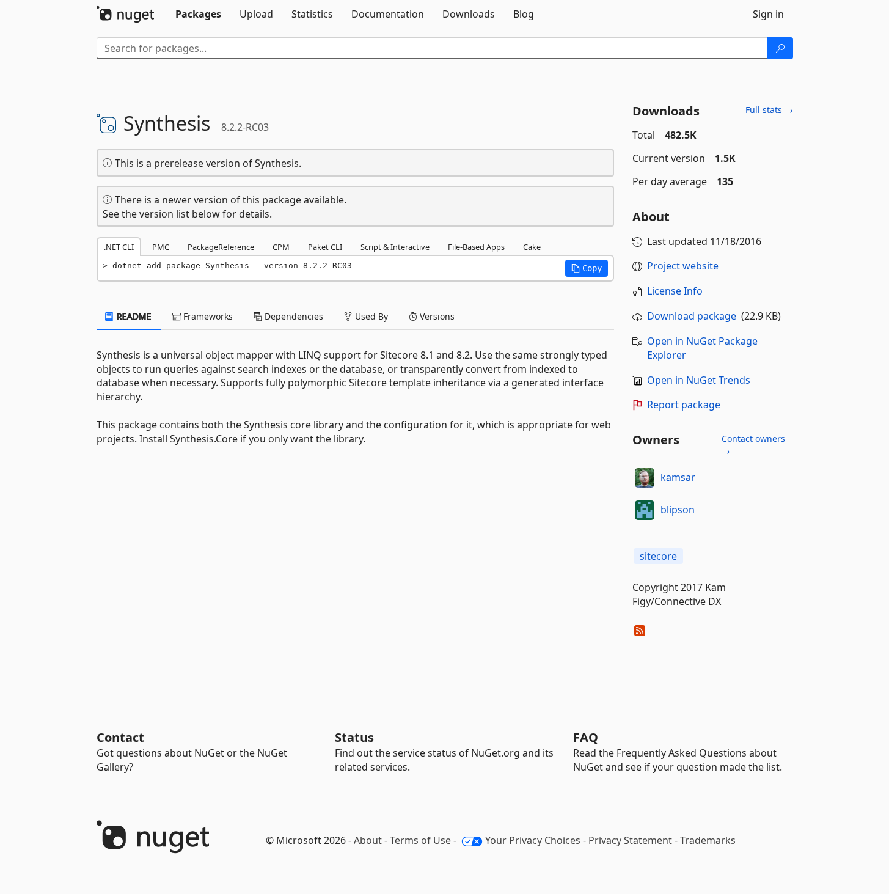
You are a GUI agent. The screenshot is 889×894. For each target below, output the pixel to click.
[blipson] (645, 510)
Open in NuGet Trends (698, 380)
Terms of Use (420, 840)
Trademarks (708, 840)
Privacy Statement (630, 840)
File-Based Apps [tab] (476, 246)
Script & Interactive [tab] (395, 246)
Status (354, 737)
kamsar (677, 477)
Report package (683, 404)
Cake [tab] (532, 246)
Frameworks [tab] (207, 316)
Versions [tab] (436, 316)
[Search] (780, 48)
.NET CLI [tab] (119, 246)
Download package (691, 316)
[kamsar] (645, 478)
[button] (586, 268)
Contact (120, 737)
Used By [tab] (370, 316)
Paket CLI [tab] (325, 246)
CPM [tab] (281, 246)
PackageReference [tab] (221, 246)
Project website (683, 266)
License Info (675, 291)
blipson (677, 509)
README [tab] (133, 316)
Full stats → (769, 109)
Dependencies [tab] (292, 316)
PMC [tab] (160, 246)
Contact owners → (753, 444)
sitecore (658, 556)
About (368, 840)
